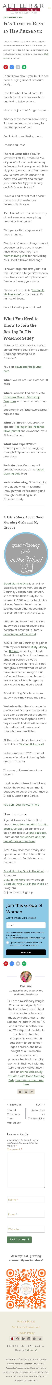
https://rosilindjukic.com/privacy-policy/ (28, 938)
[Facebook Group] (23, 1338)
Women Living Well (15, 256)
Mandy (43, 647)
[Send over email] (24, 67)
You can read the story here (21, 804)
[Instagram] (28, 1338)
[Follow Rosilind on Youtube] (20, 1091)
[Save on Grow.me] (12, 67)
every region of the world (19, 634)
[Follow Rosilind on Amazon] (32, 1091)
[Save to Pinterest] (6, 67)
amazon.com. (30, 1380)
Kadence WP (31, 1350)
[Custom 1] (12, 1338)
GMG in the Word (14, 880)
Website (13, 1229)
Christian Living (12, 17)
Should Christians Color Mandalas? (14, 1113)
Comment (14, 1149)
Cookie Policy (26, 1333)
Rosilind (26, 986)
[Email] (39, 1338)
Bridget (13, 651)
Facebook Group (14, 397)
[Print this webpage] (18, 67)
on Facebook (37, 833)
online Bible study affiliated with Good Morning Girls (26, 1076)
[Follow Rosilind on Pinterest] (26, 1091)
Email (12, 1214)
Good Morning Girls (15, 583)
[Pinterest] (34, 1338)
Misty (34, 647)
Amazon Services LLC (35, 1363)
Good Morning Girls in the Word (23, 871)
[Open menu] (49, 8)
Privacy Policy (26, 1321)
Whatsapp (33, 397)
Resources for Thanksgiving (36, 1111)
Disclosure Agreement (26, 1327)
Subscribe (26, 952)
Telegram (9, 401)
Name (13, 1199)
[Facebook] (17, 1338)
